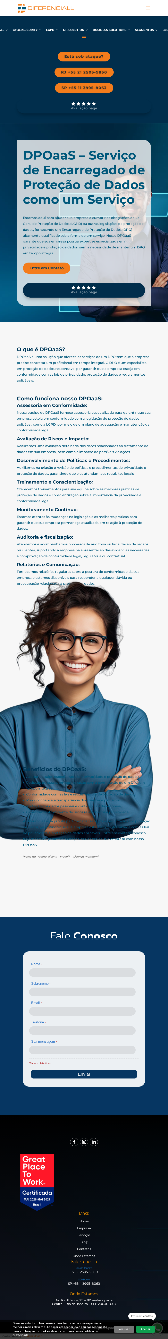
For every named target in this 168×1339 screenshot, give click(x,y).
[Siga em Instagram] (84, 1142)
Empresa (84, 1228)
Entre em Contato (47, 268)
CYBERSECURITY (25, 30)
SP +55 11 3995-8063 (84, 88)
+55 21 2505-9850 (84, 1271)
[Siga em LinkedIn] (94, 1142)
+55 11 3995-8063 (86, 1283)
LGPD (50, 30)
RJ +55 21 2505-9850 (84, 72)
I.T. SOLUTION (73, 30)
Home (84, 1221)
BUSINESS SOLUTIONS (109, 30)
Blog (84, 1242)
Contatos (84, 1249)
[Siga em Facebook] (74, 1142)
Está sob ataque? (84, 56)
